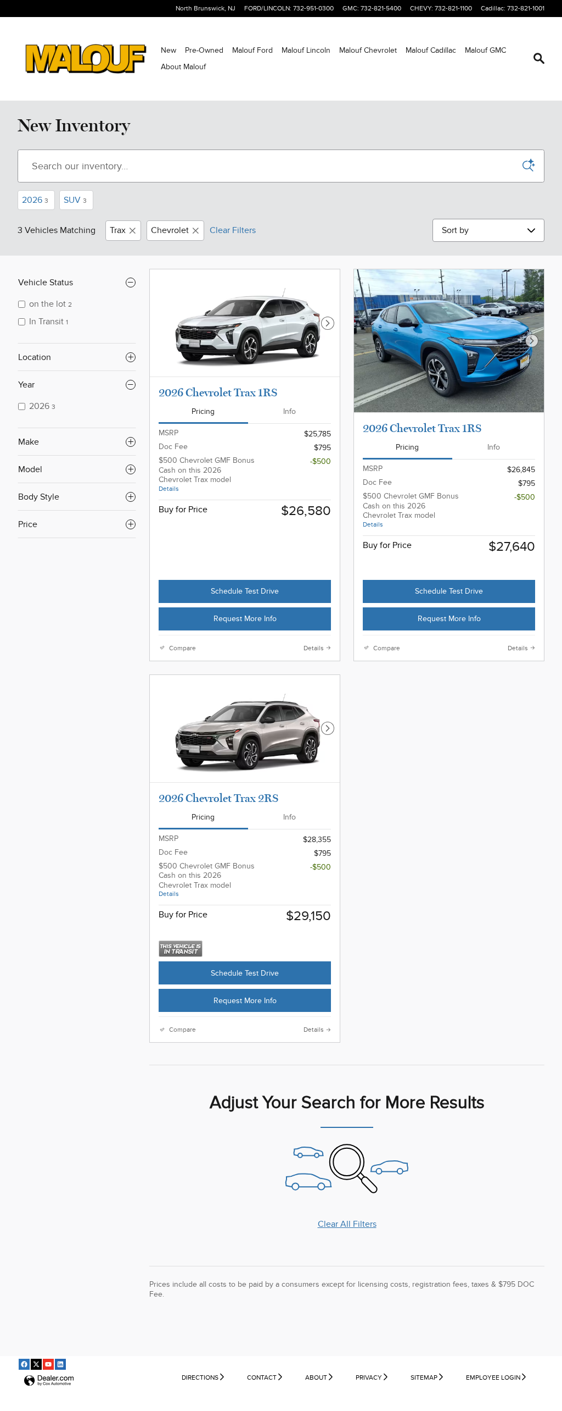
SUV (75, 200)
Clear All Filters (347, 1224)
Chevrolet (170, 230)
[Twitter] (36, 1364)
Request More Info (245, 618)
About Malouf (183, 66)
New (168, 50)
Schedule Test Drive (245, 591)
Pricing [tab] (203, 411)
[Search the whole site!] (538, 58)
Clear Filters (233, 230)
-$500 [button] (320, 461)
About (316, 1378)
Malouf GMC (485, 50)
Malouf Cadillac (431, 50)
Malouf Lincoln (306, 50)
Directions (200, 1378)
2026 (35, 200)
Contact (262, 1378)
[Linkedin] (60, 1364)
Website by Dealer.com (49, 1381)
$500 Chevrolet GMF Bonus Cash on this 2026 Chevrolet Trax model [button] (207, 474)
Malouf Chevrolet (368, 50)
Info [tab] (289, 411)
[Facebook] (24, 1364)
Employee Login (493, 1378)
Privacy (369, 1378)
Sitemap (424, 1378)
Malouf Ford (252, 50)
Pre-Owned (204, 50)
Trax (118, 230)
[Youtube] (48, 1364)
